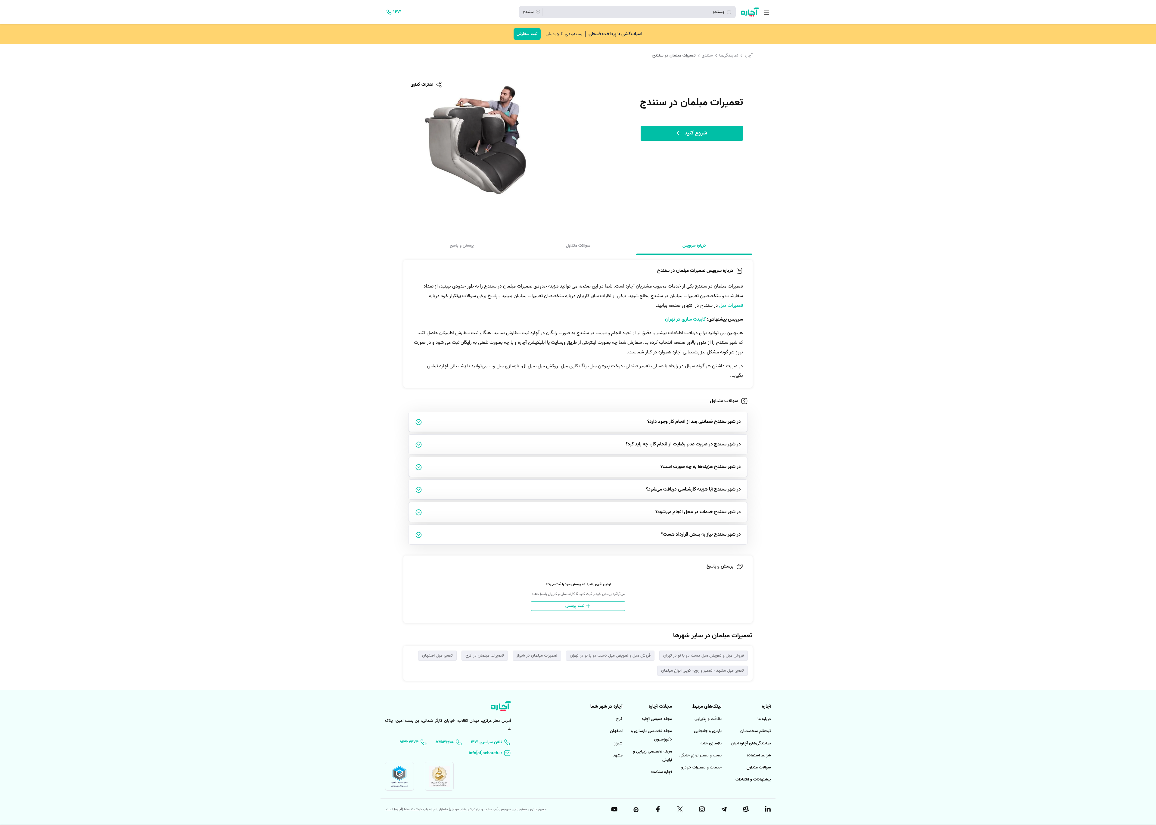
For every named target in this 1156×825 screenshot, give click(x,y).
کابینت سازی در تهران (685, 319)
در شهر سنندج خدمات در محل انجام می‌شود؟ (698, 512)
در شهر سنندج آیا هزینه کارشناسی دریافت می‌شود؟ (693, 489)
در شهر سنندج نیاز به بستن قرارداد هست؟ (701, 534)
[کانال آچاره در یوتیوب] (613, 809)
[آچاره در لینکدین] (767, 809)
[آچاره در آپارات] (745, 809)
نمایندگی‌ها (728, 55)
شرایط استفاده (759, 755)
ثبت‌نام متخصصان (755, 731)
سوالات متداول (578, 245)
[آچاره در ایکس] (679, 809)
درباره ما (764, 719)
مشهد (618, 755)
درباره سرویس (694, 245)
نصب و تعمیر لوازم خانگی (700, 755)
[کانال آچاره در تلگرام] (723, 809)
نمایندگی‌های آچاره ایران (751, 743)
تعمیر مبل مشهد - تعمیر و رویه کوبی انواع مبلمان (702, 670)
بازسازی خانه (711, 743)
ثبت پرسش (575, 605)
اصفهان (616, 731)
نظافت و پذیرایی (708, 719)
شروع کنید (695, 133)
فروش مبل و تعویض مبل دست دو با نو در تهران (703, 655)
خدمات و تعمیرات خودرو (701, 767)
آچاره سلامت (661, 771)
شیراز (618, 743)
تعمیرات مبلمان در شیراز (537, 655)
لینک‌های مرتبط (707, 706)
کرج (619, 719)
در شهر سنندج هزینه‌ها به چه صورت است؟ (700, 467)
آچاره (748, 55)
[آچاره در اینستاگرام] (701, 809)
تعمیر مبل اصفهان (437, 655)
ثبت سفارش (527, 33)
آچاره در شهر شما (606, 706)
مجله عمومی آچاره (657, 719)
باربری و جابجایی (708, 731)
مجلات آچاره (660, 706)
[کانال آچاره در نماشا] (635, 809)
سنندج (707, 55)
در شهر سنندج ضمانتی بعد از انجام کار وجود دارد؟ (694, 422)
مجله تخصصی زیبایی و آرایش (652, 755)
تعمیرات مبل (731, 305)
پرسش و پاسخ (462, 245)
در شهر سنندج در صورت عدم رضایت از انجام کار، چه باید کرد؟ (683, 444)
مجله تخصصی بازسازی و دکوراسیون (651, 735)
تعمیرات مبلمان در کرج (484, 655)
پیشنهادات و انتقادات (753, 779)
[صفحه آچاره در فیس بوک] (657, 809)
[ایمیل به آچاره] (490, 753)
